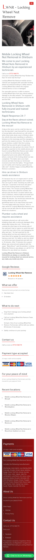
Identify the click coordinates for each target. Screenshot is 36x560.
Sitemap (7, 510)
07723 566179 (13, 74)
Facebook (8, 534)
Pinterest (8, 538)
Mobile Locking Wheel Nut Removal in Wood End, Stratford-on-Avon (18, 430)
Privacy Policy (9, 514)
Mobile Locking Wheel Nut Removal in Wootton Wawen (18, 414)
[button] (19, 556)
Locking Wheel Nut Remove (20, 272)
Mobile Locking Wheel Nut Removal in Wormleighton (18, 406)
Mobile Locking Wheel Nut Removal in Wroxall (18, 398)
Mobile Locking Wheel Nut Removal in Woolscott (18, 422)
